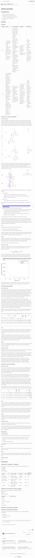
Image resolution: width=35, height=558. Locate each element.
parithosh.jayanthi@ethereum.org (10, 533)
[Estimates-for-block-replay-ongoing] (0, 509)
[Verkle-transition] (0, 8)
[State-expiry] (0, 431)
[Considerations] (0, 11)
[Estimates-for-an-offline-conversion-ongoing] (0, 488)
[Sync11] (0, 327)
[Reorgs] (0, 236)
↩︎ (9, 521)
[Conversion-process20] (0, 433)
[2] (29, 256)
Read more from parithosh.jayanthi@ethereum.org (17, 553)
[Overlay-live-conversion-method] (0, 116)
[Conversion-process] (0, 118)
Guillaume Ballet (9, 4)
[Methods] (0, 21)
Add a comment (28, 534)
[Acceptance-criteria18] (0, 421)
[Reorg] (0, 451)
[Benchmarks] (0, 461)
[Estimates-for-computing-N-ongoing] (0, 464)
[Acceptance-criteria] (0, 244)
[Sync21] (0, 446)
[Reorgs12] (0, 341)
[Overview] (0, 24)
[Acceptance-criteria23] (0, 457)
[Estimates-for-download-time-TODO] (0, 507)
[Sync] (0, 225)
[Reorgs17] (0, 413)
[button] (17, 4)
